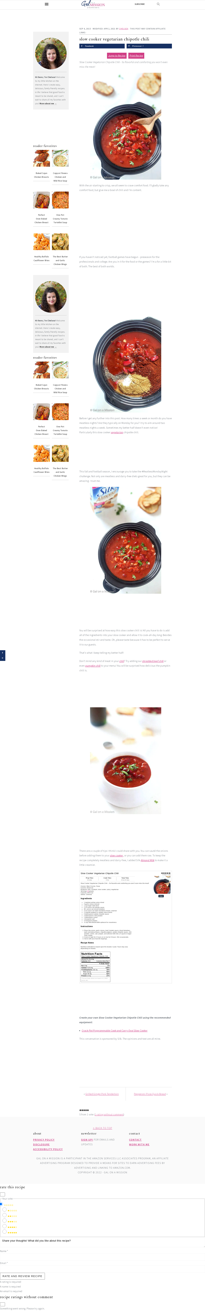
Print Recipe (136, 55)
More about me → (48, 103)
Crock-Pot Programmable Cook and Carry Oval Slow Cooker (115, 1030)
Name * (4, 1251)
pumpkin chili (92, 665)
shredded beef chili (153, 661)
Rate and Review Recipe (22, 1276)
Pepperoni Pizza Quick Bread (150, 1094)
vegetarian (117, 432)
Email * (4, 1263)
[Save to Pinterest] (2, 658)
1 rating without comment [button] (109, 1114)
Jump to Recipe (116, 55)
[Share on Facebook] (2, 653)
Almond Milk (147, 860)
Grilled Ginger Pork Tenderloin (102, 1094)
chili (121, 661)
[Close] (2, 1194)
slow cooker (116, 855)
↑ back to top (102, 1128)
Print (161, 896)
